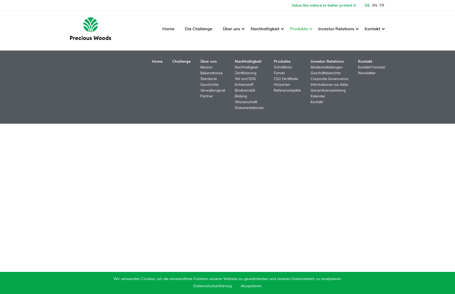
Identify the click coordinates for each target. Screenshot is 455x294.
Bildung (241, 96)
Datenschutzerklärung (213, 285)
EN (374, 5)
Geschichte (209, 84)
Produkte (299, 28)
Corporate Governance (329, 79)
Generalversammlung (328, 90)
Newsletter (367, 73)
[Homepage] (91, 28)
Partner (206, 96)
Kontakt (372, 28)
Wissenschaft (246, 102)
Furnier (279, 73)
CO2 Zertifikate (286, 79)
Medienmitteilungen (327, 67)
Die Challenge (198, 28)
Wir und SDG (245, 79)
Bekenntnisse (211, 73)
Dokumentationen (249, 108)
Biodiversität (245, 90)
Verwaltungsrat (212, 90)
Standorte (208, 79)
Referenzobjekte (287, 90)
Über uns (231, 28)
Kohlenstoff (244, 84)
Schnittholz (283, 67)
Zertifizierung (245, 73)
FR (382, 5)
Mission (206, 67)
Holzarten (282, 84)
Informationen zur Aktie (329, 84)
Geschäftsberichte (326, 73)
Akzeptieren (251, 285)
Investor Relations (336, 28)
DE (367, 5)
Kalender (318, 96)
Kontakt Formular (371, 67)
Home (168, 28)
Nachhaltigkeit (265, 28)
